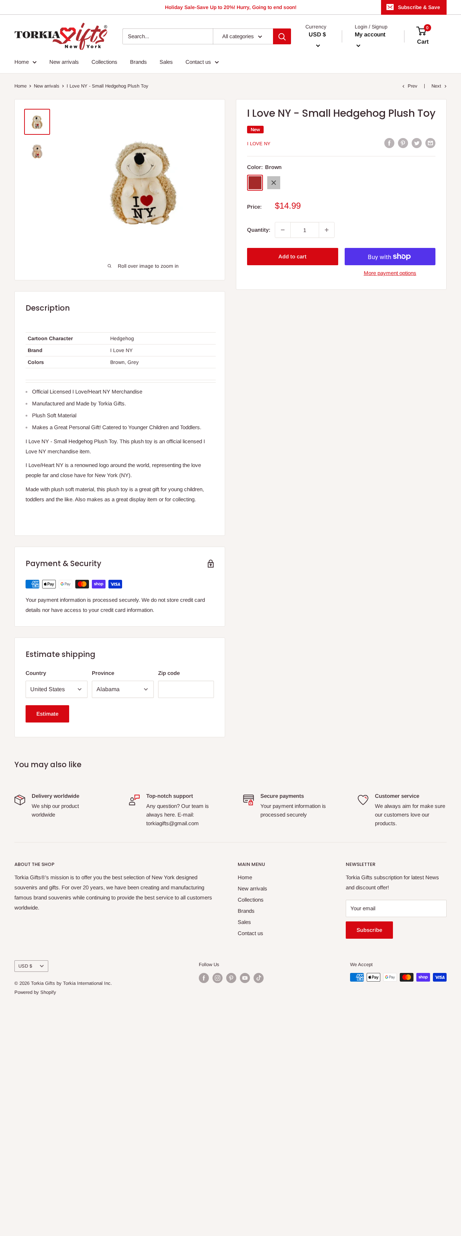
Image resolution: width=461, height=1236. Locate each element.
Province (103, 673)
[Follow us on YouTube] (245, 978)
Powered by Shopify (35, 992)
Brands (138, 62)
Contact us (198, 62)
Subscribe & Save (419, 7)
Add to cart (292, 256)
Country (36, 673)
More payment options (390, 273)
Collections (104, 62)
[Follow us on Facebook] (204, 978)
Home (21, 62)
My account (370, 34)
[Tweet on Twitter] (417, 143)
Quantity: (258, 230)
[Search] (282, 36)
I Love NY (258, 143)
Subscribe (369, 930)
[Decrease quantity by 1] (282, 229)
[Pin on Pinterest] (403, 143)
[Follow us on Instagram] (217, 978)
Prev (412, 86)
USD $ (25, 966)
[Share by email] (430, 143)
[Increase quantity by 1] (326, 229)
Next (436, 86)
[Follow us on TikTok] (259, 978)
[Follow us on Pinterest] (231, 978)
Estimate (47, 714)
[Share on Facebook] (389, 143)
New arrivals (64, 62)
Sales (166, 62)
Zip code (169, 673)
